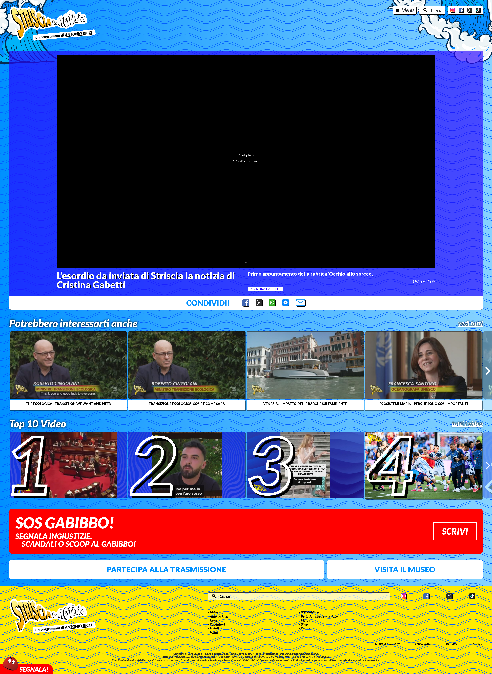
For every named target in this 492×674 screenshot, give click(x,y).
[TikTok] (478, 10)
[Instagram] (452, 10)
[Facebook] (461, 10)
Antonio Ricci (219, 616)
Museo (305, 620)
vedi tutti (470, 323)
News (213, 620)
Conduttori (217, 624)
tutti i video (467, 423)
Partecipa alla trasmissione (166, 569)
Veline (214, 632)
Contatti (306, 628)
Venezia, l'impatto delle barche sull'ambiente (305, 403)
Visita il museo (404, 569)
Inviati (214, 628)
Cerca (436, 10)
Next (487, 370)
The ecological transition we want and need (68, 403)
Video (214, 612)
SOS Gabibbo (310, 612)
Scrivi (455, 531)
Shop (304, 624)
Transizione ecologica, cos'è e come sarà (187, 403)
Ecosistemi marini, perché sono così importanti (423, 403)
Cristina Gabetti (265, 289)
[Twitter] (469, 10)
